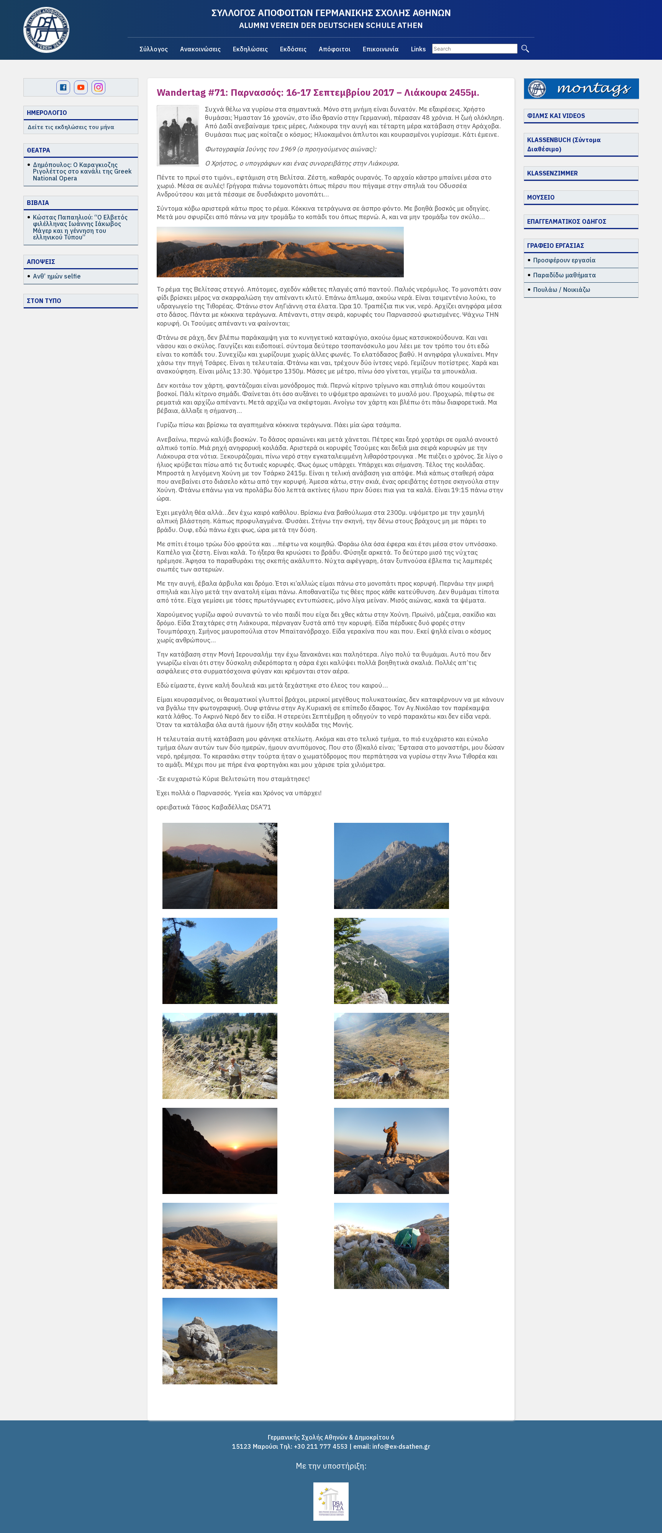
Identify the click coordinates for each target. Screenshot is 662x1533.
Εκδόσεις (293, 49)
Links (418, 49)
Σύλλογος (153, 49)
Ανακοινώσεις (200, 49)
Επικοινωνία (381, 49)
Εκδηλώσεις (250, 49)
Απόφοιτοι (335, 49)
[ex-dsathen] (46, 30)
